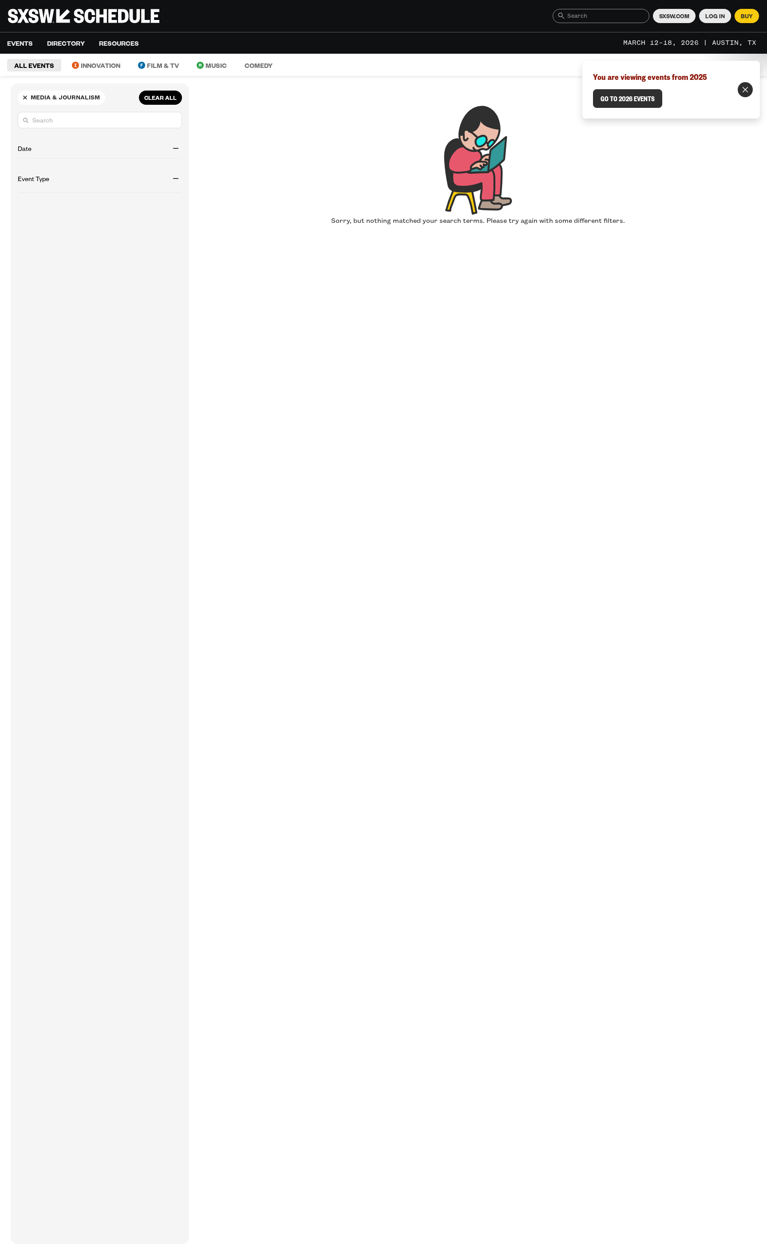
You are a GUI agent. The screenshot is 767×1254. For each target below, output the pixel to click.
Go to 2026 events (628, 98)
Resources (119, 43)
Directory (66, 43)
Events (20, 43)
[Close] (745, 89)
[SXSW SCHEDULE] (83, 16)
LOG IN (715, 16)
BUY (747, 16)
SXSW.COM (674, 16)
